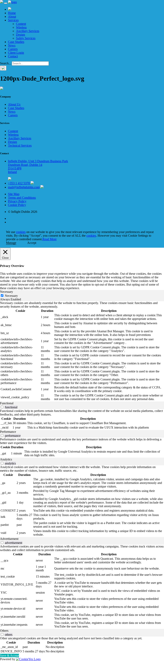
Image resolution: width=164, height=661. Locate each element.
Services (13, 20)
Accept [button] (31, 242)
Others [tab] (4, 630)
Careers (13, 49)
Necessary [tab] (6, 291)
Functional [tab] (6, 403)
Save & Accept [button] (9, 655)
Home (12, 13)
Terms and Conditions (22, 197)
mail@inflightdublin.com (24, 187)
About (12, 16)
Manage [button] (11, 242)
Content (21, 23)
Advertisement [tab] (9, 538)
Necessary (11, 295)
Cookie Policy (17, 205)
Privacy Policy (17, 201)
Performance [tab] (8, 431)
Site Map (13, 194)
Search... (5, 63)
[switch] (2, 407)
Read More (49, 239)
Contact (13, 56)
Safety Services (25, 38)
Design (20, 34)
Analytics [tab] (6, 459)
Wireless (21, 27)
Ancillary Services (27, 31)
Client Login (16, 52)
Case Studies (16, 42)
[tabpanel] (82, 351)
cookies (21, 232)
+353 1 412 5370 (19, 183)
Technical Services (20, 145)
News (11, 45)
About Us (14, 104)
